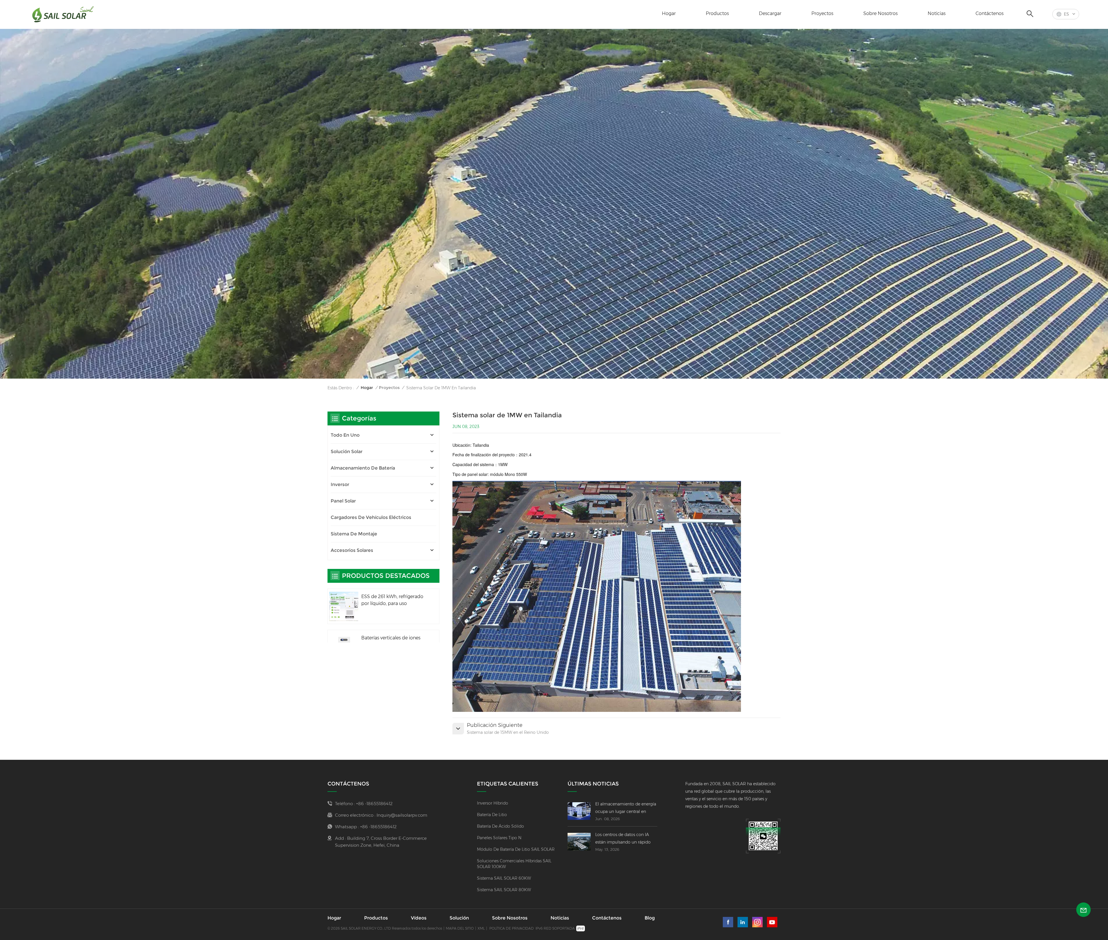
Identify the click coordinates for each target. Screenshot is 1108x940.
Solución (459, 918)
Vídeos (418, 918)
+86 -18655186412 (374, 803)
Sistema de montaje (354, 534)
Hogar (669, 13)
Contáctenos (990, 13)
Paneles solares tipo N (499, 837)
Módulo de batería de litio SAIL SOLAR (516, 849)
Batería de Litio (492, 814)
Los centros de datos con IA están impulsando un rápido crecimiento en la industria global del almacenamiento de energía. (625, 839)
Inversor (340, 484)
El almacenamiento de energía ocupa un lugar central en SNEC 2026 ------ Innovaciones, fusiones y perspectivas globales (626, 808)
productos (717, 13)
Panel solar (343, 501)
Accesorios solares (352, 550)
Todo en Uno (345, 435)
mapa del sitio (460, 928)
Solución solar (346, 451)
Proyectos (822, 13)
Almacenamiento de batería (363, 468)
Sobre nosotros (880, 13)
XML (481, 928)
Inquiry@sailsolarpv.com (402, 815)
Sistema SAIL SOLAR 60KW (504, 878)
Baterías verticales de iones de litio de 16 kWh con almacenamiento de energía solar (392, 641)
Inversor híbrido (492, 803)
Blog (650, 918)
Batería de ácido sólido (500, 826)
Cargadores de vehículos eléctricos (371, 517)
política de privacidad (511, 928)
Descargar (770, 13)
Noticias (937, 13)
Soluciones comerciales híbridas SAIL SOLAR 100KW (514, 863)
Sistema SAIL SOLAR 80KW (504, 889)
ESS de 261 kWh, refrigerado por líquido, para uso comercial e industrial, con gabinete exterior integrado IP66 (392, 600)
